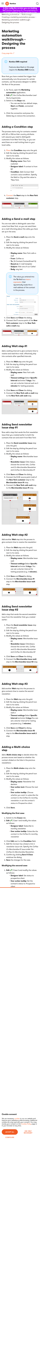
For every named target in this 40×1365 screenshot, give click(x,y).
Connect (9, 195)
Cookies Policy (26, 1124)
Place (8, 150)
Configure (9, 1137)
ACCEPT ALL (9, 1132)
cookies (17, 1118)
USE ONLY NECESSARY (28, 1132)
